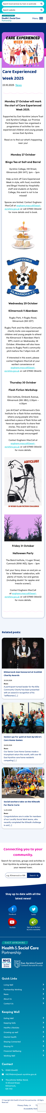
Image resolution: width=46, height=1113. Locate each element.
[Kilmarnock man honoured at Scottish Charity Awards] (23, 653)
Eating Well (9, 1018)
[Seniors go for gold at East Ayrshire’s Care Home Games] (23, 718)
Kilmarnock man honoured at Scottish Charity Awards (23, 673)
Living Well (8, 984)
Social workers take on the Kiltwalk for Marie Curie (22, 803)
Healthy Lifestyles (11, 1027)
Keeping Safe (10, 1022)
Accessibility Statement (33, 1109)
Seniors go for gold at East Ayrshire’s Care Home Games (22, 738)
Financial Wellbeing (12, 1051)
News (18, 85)
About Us (8, 998)
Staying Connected (12, 1041)
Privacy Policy (23, 1105)
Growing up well (11, 1032)
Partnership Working (13, 989)
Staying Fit (8, 1046)
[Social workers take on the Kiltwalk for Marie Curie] (23, 782)
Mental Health (10, 1036)
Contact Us (8, 1003)
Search (33, 875)
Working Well (9, 1055)
